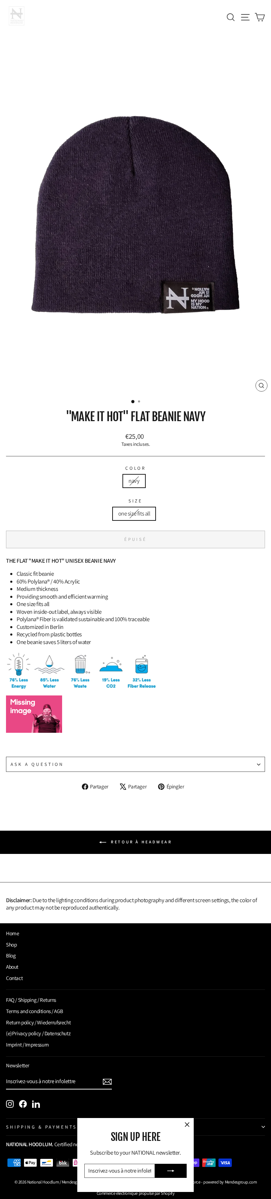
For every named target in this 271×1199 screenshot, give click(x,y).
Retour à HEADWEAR (140, 841)
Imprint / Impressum (27, 1044)
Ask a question (37, 764)
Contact (14, 977)
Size (135, 501)
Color (135, 468)
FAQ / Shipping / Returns (31, 999)
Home (12, 933)
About (12, 966)
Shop (11, 944)
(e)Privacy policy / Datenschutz (38, 1033)
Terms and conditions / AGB (34, 1010)
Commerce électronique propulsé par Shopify (136, 1193)
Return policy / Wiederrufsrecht (38, 1022)
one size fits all (134, 513)
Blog (11, 955)
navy (133, 481)
